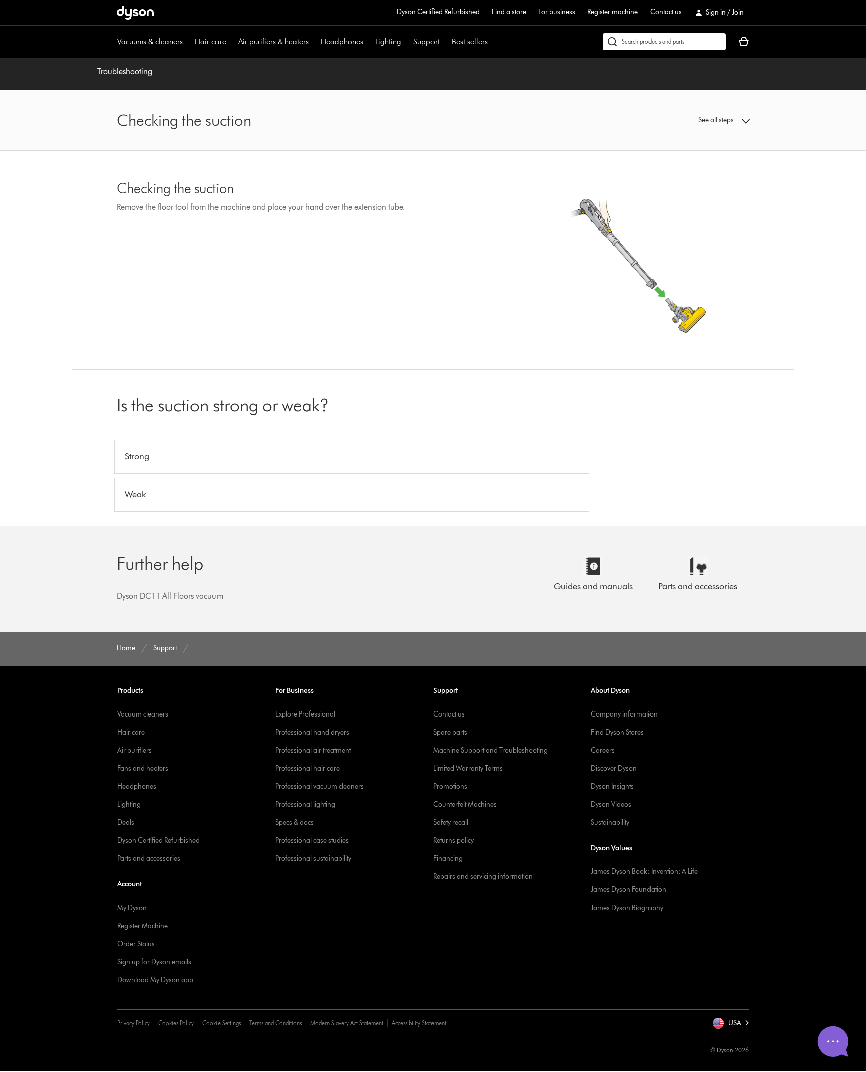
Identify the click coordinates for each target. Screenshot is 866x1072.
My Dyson (132, 908)
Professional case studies (312, 840)
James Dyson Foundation (628, 889)
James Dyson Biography (627, 908)
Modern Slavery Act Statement (346, 1023)
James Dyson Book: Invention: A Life (644, 871)
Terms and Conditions (275, 1023)
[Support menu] (445, 42)
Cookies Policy (176, 1023)
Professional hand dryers (312, 732)
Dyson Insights (612, 786)
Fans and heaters (142, 768)
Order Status (136, 944)
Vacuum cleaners (142, 714)
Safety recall (450, 822)
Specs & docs (294, 822)
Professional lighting (305, 804)
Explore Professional (305, 714)
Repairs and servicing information (483, 876)
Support (426, 41)
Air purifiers (134, 750)
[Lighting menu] (406, 42)
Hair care (210, 41)
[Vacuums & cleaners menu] (188, 42)
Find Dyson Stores (617, 732)
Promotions (450, 786)
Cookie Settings (221, 1023)
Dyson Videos (611, 804)
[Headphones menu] (368, 42)
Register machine (612, 12)
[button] (676, 120)
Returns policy (453, 840)
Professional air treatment (313, 750)
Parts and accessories (148, 858)
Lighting (388, 41)
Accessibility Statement (419, 1023)
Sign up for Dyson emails (154, 962)
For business (556, 12)
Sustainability (610, 822)
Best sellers (470, 41)
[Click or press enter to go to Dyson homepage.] (135, 13)
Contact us (666, 12)
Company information (624, 714)
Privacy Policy (133, 1023)
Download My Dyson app (155, 980)
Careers (603, 750)
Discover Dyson (614, 768)
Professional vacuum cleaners (319, 786)
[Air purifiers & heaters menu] (314, 42)
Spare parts (450, 732)
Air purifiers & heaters (273, 41)
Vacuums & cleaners (150, 41)
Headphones (342, 41)
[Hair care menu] (231, 42)
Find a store (509, 12)
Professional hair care (307, 768)
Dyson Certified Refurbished (438, 12)
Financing (448, 858)
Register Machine (142, 926)
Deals (125, 822)
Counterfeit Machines (465, 804)
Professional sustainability (313, 858)
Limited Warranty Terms (468, 768)
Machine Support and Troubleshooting (490, 750)
